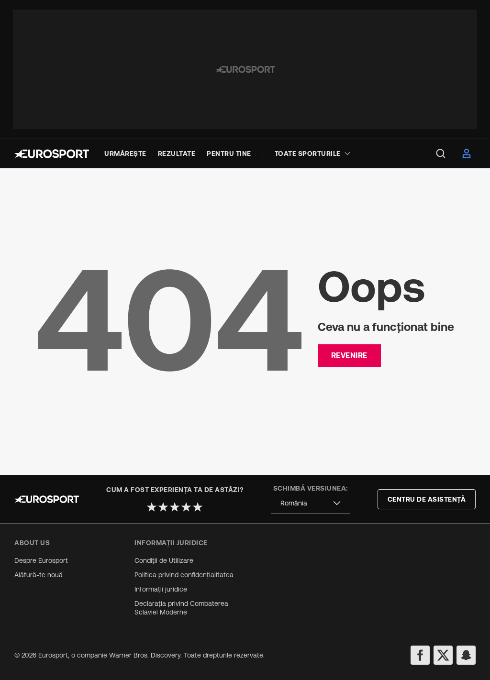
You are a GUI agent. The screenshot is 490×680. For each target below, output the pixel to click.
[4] (186, 507)
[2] (163, 507)
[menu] (441, 153)
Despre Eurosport (41, 560)
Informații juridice (160, 589)
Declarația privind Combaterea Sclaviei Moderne (181, 608)
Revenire (349, 355)
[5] (197, 507)
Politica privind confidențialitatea (184, 575)
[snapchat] (466, 655)
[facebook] (420, 655)
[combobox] (310, 503)
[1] (151, 507)
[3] (174, 507)
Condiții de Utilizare (163, 560)
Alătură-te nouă (38, 575)
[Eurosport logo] (51, 153)
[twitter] (443, 655)
